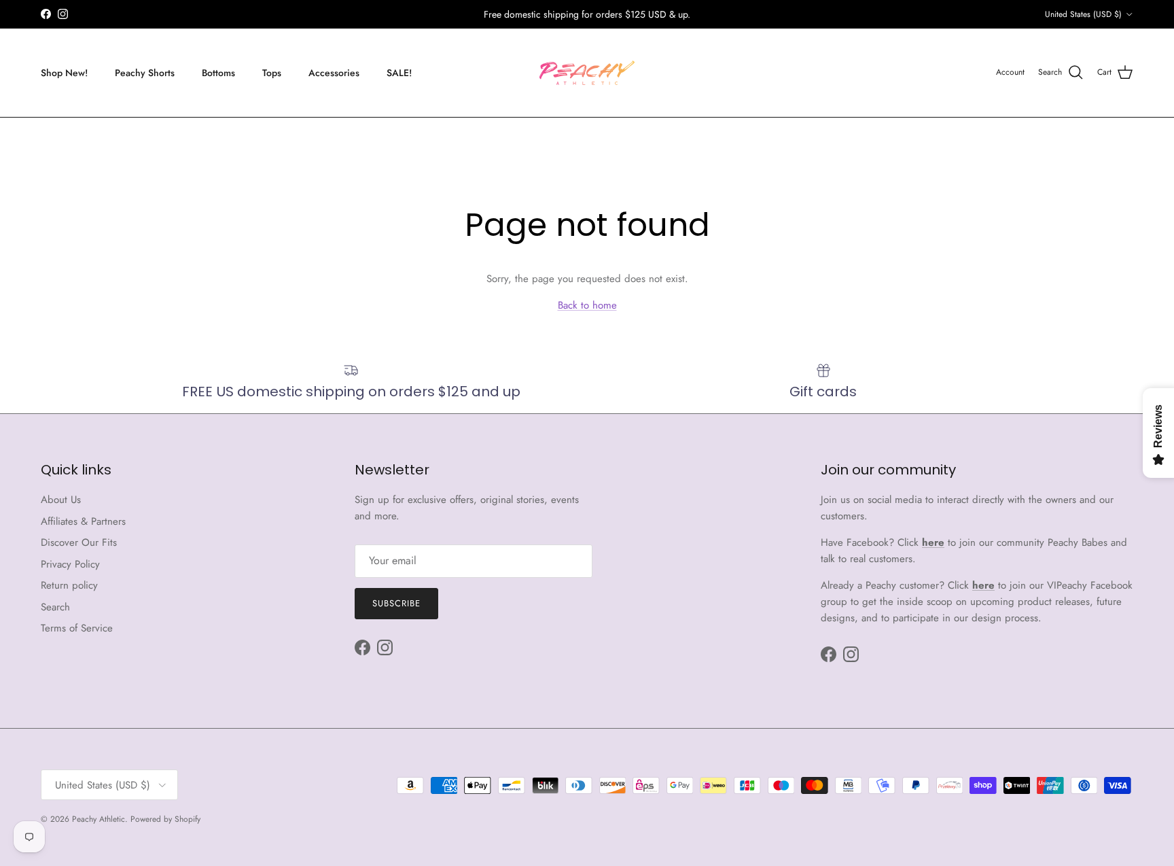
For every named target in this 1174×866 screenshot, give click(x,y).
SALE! (399, 72)
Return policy (69, 585)
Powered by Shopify (165, 819)
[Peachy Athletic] (587, 72)
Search (55, 607)
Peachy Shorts (145, 72)
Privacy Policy (70, 564)
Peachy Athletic (98, 819)
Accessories (333, 72)
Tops (271, 72)
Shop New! (64, 72)
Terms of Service (77, 628)
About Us (61, 499)
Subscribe (396, 603)
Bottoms (218, 72)
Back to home (587, 305)
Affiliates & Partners (83, 521)
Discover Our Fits (79, 542)
